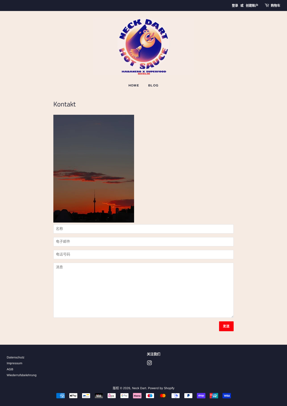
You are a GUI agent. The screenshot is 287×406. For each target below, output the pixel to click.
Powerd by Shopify (161, 388)
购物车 (275, 5)
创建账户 (252, 5)
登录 (235, 5)
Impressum (14, 363)
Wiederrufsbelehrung (22, 375)
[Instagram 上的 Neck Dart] (149, 364)
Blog (153, 85)
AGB (10, 369)
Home (133, 85)
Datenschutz (15, 357)
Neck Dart (139, 388)
